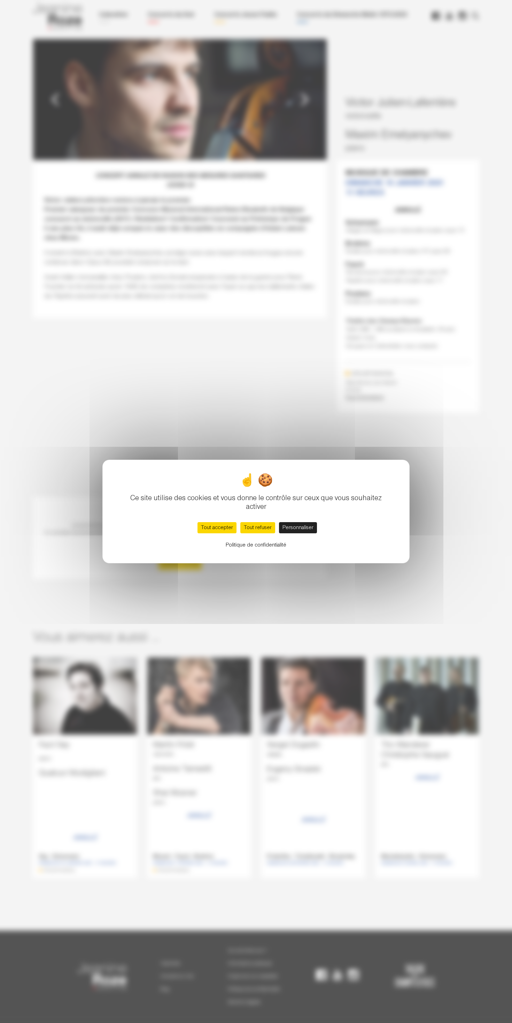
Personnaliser (297, 527)
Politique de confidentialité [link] (256, 545)
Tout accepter (217, 527)
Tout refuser (258, 527)
